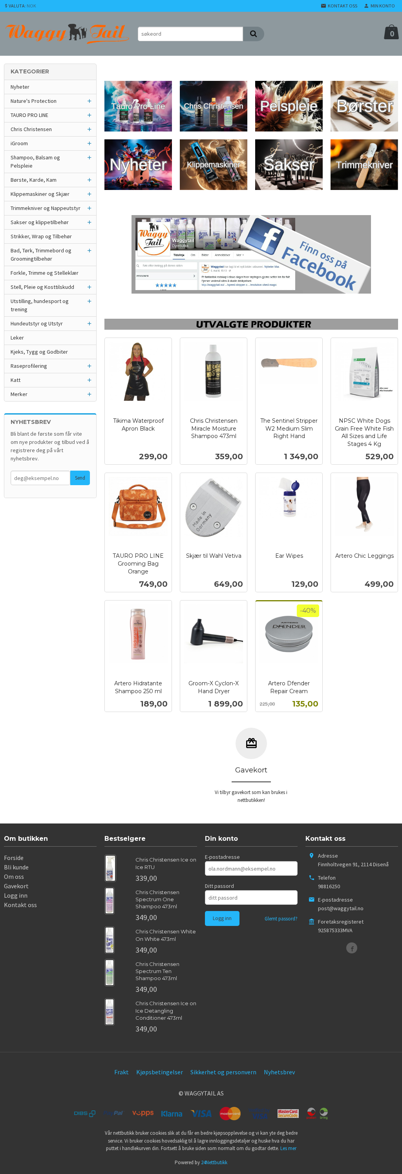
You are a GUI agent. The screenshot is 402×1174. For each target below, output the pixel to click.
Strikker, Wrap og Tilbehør (41, 236)
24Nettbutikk (214, 1162)
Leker (17, 337)
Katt (15, 379)
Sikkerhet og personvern (223, 1072)
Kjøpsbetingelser (159, 1072)
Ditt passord (219, 885)
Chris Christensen (31, 129)
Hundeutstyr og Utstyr (37, 323)
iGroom (19, 143)
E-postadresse (222, 856)
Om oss (14, 876)
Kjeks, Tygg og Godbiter (39, 351)
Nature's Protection (34, 100)
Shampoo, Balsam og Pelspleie (35, 161)
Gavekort (16, 886)
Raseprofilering (29, 365)
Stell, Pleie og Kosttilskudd (42, 286)
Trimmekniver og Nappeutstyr (45, 208)
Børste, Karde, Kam (34, 179)
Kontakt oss (20, 905)
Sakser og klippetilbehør (40, 222)
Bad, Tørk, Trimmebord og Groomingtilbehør (41, 254)
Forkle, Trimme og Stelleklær (45, 272)
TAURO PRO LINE (29, 115)
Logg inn (15, 895)
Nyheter (20, 86)
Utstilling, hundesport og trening (40, 305)
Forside (14, 858)
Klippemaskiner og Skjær (40, 193)
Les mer (288, 1148)
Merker (19, 394)
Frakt (121, 1072)
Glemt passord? (281, 918)
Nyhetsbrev (279, 1072)
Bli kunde (16, 867)
